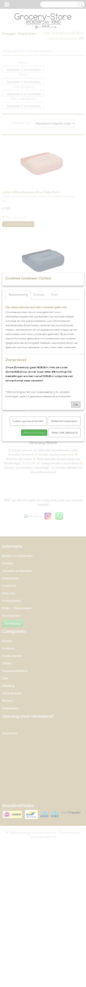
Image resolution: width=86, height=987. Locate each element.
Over (54, 294)
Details (39, 294)
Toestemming (18, 294)
